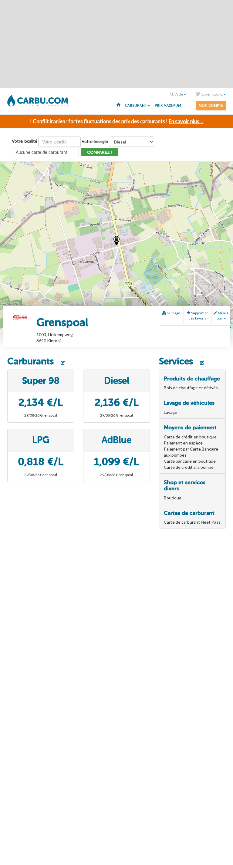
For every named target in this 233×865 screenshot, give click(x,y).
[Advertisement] (116, 44)
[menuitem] (118, 104)
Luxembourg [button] (212, 94)
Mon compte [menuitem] (211, 105)
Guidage (173, 313)
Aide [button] (179, 94)
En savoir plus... (186, 121)
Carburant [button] (136, 105)
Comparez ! (99, 152)
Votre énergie (95, 141)
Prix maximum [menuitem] (168, 105)
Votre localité (24, 141)
